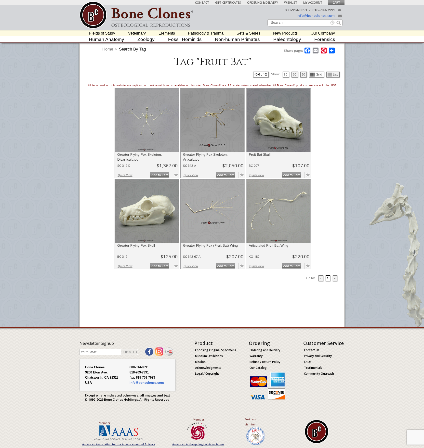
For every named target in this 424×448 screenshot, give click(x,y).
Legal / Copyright (207, 373)
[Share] (332, 50)
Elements (167, 33)
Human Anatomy (106, 39)
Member (104, 423)
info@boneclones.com (316, 15)
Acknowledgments (208, 368)
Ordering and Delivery (265, 350)
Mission (200, 362)
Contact (202, 2)
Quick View (125, 175)
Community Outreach (319, 373)
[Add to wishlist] (176, 175)
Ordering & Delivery (262, 2)
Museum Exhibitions (209, 356)
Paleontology (287, 39)
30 (285, 74)
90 (303, 74)
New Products (285, 33)
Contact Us (311, 350)
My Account (312, 2)
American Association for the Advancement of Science (118, 444)
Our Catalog (258, 368)
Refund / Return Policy (265, 362)
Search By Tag (132, 49)
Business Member (250, 421)
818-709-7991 (323, 10)
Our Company (323, 33)
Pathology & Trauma (206, 33)
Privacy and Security (318, 356)
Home (107, 49)
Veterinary (137, 33)
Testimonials (313, 368)
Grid (319, 74)
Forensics (324, 39)
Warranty (256, 356)
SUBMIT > (129, 352)
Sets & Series (248, 33)
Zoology (146, 39)
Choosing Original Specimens (215, 350)
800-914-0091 (296, 10)
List (335, 74)
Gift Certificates (228, 2)
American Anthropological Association (198, 444)
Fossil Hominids (185, 39)
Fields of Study (102, 33)
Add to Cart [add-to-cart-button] (159, 175)
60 (294, 74)
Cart (336, 2)
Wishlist (290, 2)
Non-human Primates (237, 39)
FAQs (307, 362)
